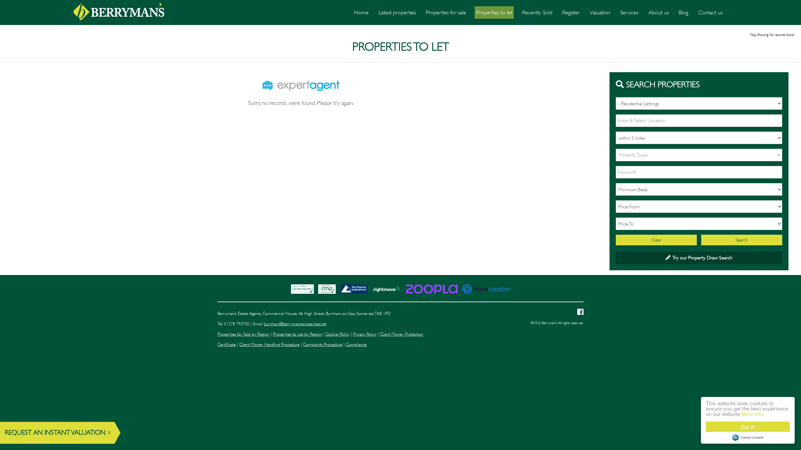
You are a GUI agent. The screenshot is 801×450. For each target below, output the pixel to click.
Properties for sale (446, 12)
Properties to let (494, 12)
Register (571, 12)
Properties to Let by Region (297, 334)
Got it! (748, 427)
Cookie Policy (337, 334)
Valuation (600, 12)
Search (741, 240)
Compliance (356, 344)
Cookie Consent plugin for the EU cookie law (747, 437)
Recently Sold (537, 12)
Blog (683, 12)
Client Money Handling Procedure (269, 344)
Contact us (710, 12)
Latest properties (397, 12)
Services (629, 12)
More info (752, 414)
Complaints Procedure (322, 344)
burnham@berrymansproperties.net (295, 324)
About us (658, 12)
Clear (656, 240)
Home (361, 12)
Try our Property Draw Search (701, 258)
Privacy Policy (364, 334)
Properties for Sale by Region (243, 334)
